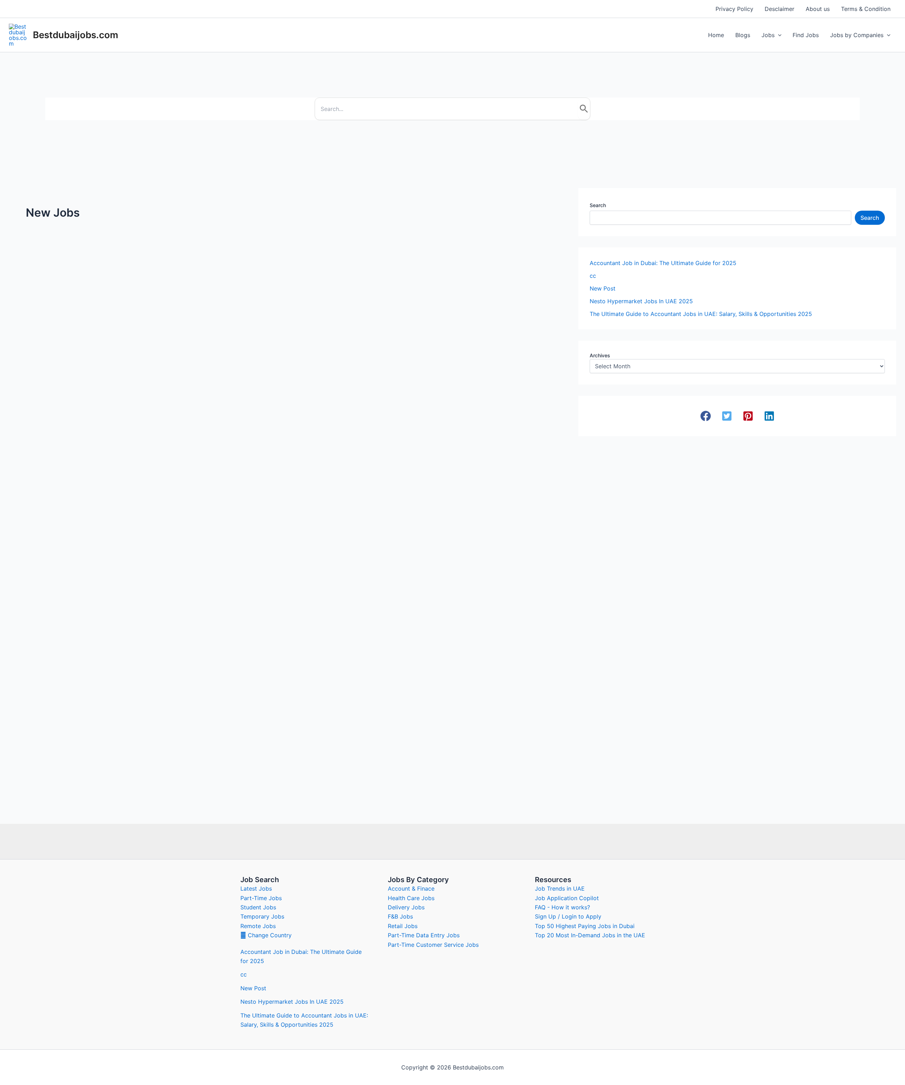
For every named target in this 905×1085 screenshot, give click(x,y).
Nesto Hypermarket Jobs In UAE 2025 (81, 318)
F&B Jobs (400, 916)
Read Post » (33, 370)
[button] (705, 416)
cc (593, 275)
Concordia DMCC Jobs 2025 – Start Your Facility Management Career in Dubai (276, 492)
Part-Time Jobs (261, 898)
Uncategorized (35, 305)
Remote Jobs (258, 925)
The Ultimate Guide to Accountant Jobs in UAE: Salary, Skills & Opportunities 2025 (701, 313)
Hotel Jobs (411, 475)
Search (598, 205)
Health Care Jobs (411, 898)
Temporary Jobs (262, 916)
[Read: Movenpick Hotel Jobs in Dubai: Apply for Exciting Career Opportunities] (478, 451)
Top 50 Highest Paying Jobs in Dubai (585, 925)
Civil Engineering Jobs (425, 314)
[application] (778, 35)
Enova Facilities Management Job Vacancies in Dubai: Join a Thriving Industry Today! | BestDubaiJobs (95, 721)
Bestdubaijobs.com (75, 34)
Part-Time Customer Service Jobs (433, 944)
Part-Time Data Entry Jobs (424, 935)
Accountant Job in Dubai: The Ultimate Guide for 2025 (663, 262)
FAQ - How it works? (562, 907)
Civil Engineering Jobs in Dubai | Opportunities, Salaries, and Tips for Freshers (477, 331)
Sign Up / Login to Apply (568, 916)
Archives (600, 355)
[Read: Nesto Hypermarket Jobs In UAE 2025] (63, 286)
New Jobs (173, 330)
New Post (602, 288)
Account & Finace (411, 888)
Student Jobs (258, 907)
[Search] (584, 109)
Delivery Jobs (406, 907)
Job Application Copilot (567, 898)
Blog (22, 557)
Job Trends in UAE (560, 888)
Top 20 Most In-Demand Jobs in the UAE (590, 935)
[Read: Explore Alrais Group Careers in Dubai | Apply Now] (98, 492)
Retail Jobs (403, 925)
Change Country (269, 935)
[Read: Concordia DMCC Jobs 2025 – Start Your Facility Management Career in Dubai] (288, 451)
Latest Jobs (256, 888)
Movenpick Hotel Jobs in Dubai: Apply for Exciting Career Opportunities (467, 492)
